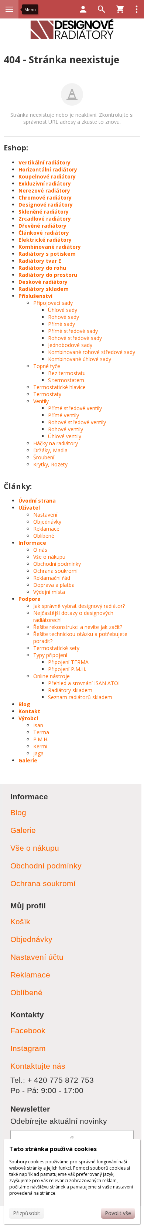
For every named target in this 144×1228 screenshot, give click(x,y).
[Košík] (120, 9)
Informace (32, 542)
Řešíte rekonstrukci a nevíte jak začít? (77, 626)
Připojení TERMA (68, 662)
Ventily (41, 401)
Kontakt (29, 711)
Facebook (27, 1030)
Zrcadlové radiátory (44, 218)
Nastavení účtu (37, 957)
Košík (20, 921)
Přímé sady (61, 323)
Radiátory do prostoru (47, 274)
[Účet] (83, 9)
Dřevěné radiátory (42, 225)
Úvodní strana (37, 500)
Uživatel (29, 507)
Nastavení (45, 514)
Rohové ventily (65, 429)
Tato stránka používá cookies (53, 1149)
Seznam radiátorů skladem (80, 697)
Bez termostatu (67, 373)
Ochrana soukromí (55, 570)
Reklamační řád (51, 577)
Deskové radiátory (43, 281)
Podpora (29, 598)
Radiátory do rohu (42, 267)
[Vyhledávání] (101, 9)
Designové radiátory (45, 204)
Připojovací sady (53, 302)
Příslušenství (35, 295)
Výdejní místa (49, 591)
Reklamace (46, 528)
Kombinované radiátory (49, 246)
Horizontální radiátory (47, 169)
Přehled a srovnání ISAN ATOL (84, 683)
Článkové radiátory (43, 232)
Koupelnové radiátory (47, 176)
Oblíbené (43, 535)
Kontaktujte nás (37, 1066)
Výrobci (28, 718)
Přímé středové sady (73, 330)
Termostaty (47, 394)
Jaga (38, 753)
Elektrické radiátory (45, 239)
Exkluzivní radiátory (44, 183)
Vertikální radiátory (44, 162)
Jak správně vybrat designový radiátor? (79, 605)
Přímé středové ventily (75, 408)
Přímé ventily (63, 415)
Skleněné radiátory (43, 211)
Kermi (40, 746)
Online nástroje (51, 676)
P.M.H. (40, 739)
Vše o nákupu (49, 556)
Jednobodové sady (70, 344)
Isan (38, 725)
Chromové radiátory (45, 197)
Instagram (28, 1048)
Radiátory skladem (43, 288)
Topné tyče (46, 366)
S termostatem (66, 380)
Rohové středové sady (75, 337)
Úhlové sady (62, 309)
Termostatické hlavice (59, 387)
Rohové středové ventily (77, 422)
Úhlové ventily (64, 436)
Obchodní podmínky (57, 563)
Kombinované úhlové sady (79, 359)
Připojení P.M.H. (67, 669)
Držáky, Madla (50, 450)
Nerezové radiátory (44, 190)
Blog (24, 704)
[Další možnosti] (136, 9)
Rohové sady (63, 316)
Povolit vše (118, 1213)
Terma (41, 732)
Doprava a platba (54, 584)
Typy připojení (50, 655)
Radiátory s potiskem (47, 253)
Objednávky (47, 521)
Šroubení (43, 457)
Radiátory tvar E (39, 260)
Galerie (27, 760)
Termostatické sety (56, 648)
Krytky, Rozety (50, 464)
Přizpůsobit (26, 1213)
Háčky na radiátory (55, 443)
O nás (40, 549)
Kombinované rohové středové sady (91, 352)
